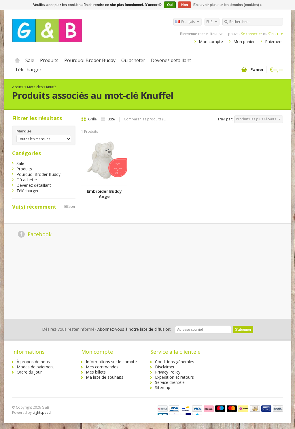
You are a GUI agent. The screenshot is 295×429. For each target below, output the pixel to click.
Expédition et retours (174, 377)
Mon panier (244, 41)
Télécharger (28, 69)
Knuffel (51, 86)
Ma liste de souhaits (104, 377)
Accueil (17, 60)
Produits (49, 60)
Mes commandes (102, 367)
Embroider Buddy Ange (104, 194)
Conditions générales (174, 361)
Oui (170, 5)
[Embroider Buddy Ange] (104, 183)
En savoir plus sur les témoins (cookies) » (227, 5)
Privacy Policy (167, 372)
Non (184, 5)
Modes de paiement (35, 367)
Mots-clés (35, 86)
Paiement (274, 41)
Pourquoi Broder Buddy (90, 60)
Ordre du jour (29, 372)
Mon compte (211, 41)
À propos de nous (33, 361)
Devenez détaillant (171, 60)
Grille (93, 119)
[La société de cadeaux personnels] (80, 30)
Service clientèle (170, 382)
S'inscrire (275, 33)
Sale (29, 60)
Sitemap (162, 387)
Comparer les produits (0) (145, 119)
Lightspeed (42, 412)
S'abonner (243, 330)
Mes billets (96, 372)
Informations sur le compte (111, 361)
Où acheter (133, 60)
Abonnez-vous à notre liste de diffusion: (106, 329)
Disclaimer (165, 367)
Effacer (69, 206)
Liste (111, 119)
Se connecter (251, 33)
